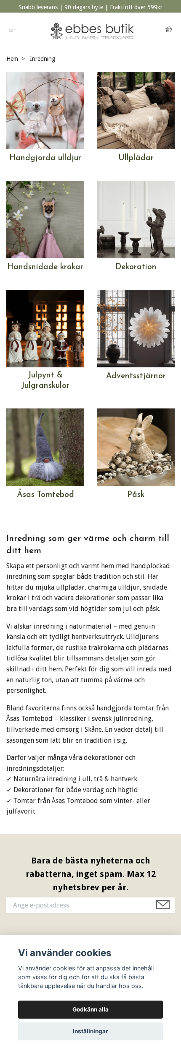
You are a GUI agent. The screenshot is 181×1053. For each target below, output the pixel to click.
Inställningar (90, 1031)
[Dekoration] (136, 219)
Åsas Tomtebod (45, 495)
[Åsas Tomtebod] (45, 447)
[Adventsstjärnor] (136, 328)
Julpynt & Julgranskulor (45, 381)
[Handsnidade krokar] (45, 219)
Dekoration (136, 267)
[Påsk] (136, 447)
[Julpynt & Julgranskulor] (45, 328)
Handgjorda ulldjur (45, 158)
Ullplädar (136, 158)
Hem (12, 58)
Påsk (135, 495)
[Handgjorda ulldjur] (45, 110)
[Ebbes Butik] (92, 31)
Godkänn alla (90, 1009)
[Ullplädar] (136, 110)
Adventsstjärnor (136, 376)
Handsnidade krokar (45, 267)
